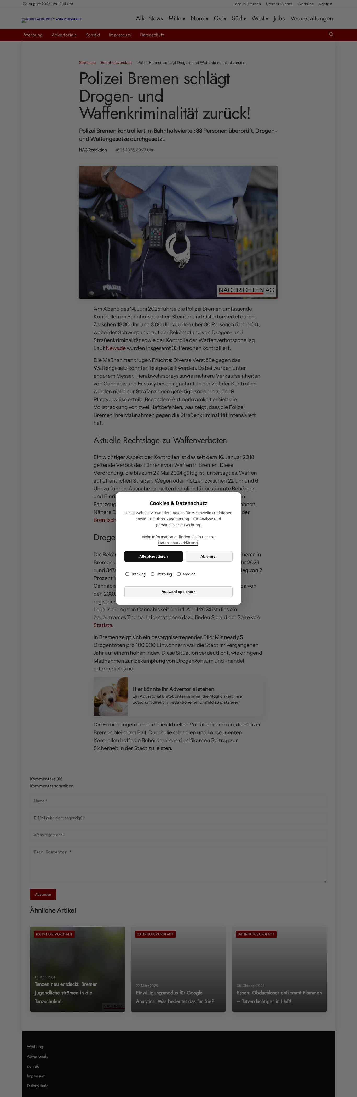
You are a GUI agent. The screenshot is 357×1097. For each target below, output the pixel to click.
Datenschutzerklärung (178, 542)
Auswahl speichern (179, 592)
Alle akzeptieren (153, 556)
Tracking (138, 574)
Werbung (164, 574)
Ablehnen (209, 556)
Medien (189, 574)
